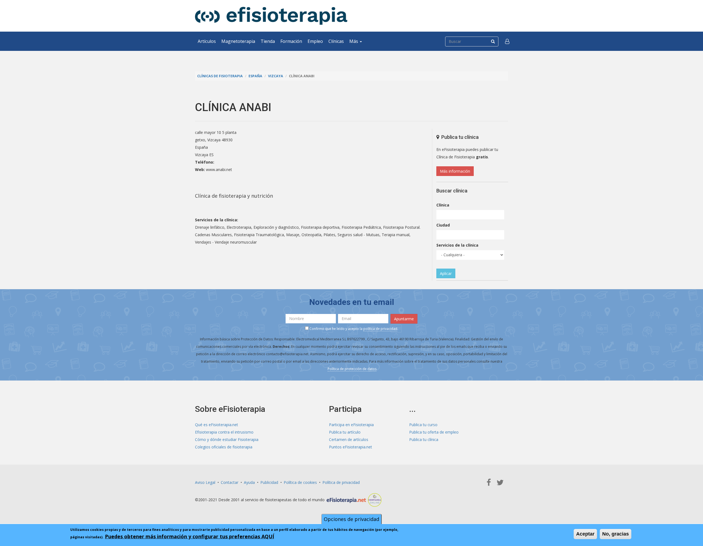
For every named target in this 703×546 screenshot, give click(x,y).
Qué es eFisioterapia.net (216, 424)
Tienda (268, 41)
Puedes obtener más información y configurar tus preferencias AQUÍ (189, 536)
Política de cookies (300, 482)
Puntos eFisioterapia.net (350, 447)
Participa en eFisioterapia (351, 424)
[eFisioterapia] (271, 16)
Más (354, 41)
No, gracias (615, 534)
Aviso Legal (205, 482)
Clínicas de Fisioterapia (220, 76)
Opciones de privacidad (351, 519)
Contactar (229, 482)
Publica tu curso (423, 424)
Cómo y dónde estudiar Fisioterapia (226, 439)
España (255, 76)
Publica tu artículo (345, 432)
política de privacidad (380, 328)
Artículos (207, 41)
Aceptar (585, 534)
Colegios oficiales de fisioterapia (223, 447)
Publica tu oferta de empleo (434, 432)
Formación (291, 41)
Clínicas (336, 41)
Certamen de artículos (348, 439)
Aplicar (446, 273)
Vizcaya (275, 76)
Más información (455, 171)
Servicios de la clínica (457, 245)
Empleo (315, 41)
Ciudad (443, 225)
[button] (507, 41)
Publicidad (269, 482)
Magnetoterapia (238, 41)
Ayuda (249, 482)
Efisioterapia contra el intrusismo (224, 432)
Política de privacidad (341, 482)
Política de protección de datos (352, 368)
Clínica (442, 205)
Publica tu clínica (423, 439)
